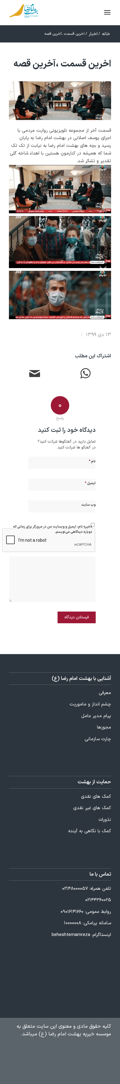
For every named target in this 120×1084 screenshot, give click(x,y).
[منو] (94, 12)
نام (92, 461)
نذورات (104, 819)
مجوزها (104, 727)
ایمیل (90, 483)
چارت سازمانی (98, 739)
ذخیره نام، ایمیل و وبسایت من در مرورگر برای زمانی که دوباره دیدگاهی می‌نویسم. (52, 529)
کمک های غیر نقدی (92, 808)
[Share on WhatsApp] (85, 374)
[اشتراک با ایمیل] (34, 374)
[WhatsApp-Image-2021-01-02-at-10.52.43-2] (60, 100)
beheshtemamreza (71, 934)
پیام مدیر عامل (96, 716)
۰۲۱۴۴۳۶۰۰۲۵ (98, 900)
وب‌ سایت (88, 505)
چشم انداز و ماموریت (90, 704)
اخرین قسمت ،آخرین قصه (62, 64)
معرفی (105, 693)
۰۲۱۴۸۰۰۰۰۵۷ (75, 888)
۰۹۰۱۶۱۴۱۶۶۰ (72, 911)
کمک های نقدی (96, 796)
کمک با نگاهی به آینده (89, 831)
